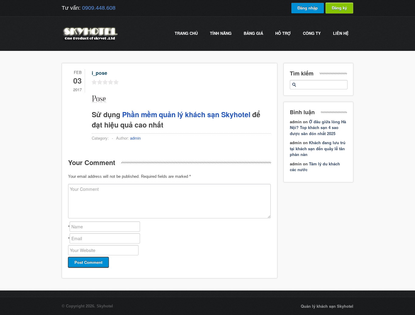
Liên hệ (341, 33)
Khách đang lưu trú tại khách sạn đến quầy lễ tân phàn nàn (317, 148)
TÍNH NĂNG (221, 33)
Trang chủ (186, 33)
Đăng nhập (307, 8)
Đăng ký (339, 8)
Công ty (312, 33)
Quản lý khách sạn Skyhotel (327, 306)
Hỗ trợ (283, 33)
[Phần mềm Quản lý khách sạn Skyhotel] (90, 41)
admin (135, 138)
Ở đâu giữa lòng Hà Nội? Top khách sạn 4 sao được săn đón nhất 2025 (318, 127)
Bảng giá (253, 33)
